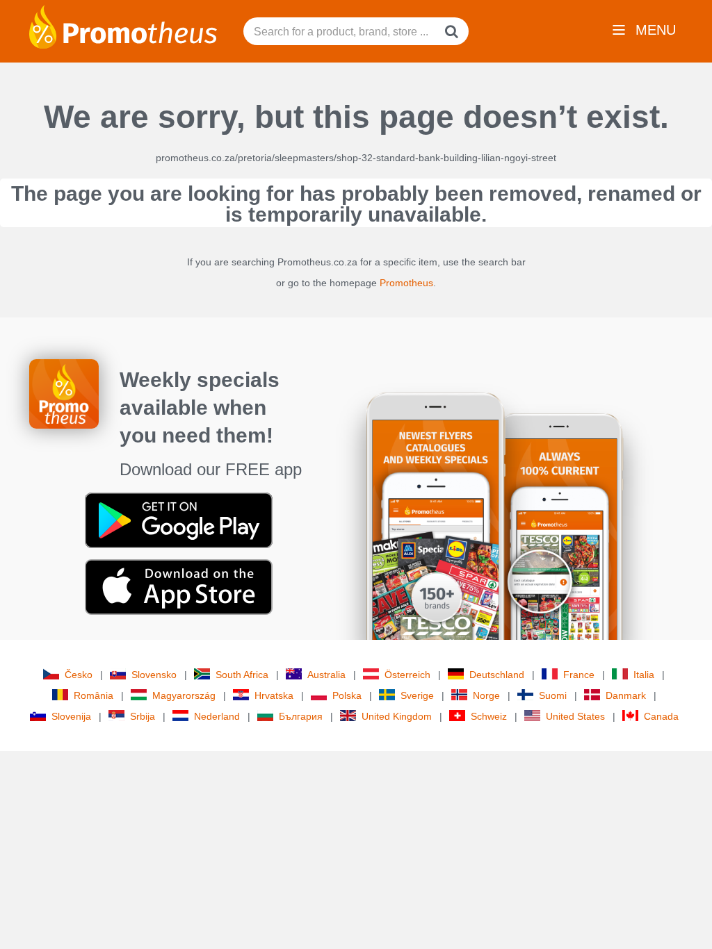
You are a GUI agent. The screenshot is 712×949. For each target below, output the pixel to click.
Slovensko (154, 674)
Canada (661, 716)
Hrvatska (273, 695)
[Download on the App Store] (179, 586)
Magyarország (184, 695)
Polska (347, 695)
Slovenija (71, 716)
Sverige (417, 695)
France (578, 674)
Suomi (553, 695)
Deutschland (496, 674)
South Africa (242, 674)
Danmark (626, 695)
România (93, 695)
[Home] (123, 25)
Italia (643, 674)
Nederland (217, 716)
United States (575, 716)
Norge (486, 695)
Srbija (142, 716)
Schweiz (489, 716)
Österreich (407, 674)
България (301, 716)
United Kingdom (397, 716)
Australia (326, 674)
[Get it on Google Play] (179, 519)
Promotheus (406, 282)
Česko (78, 674)
